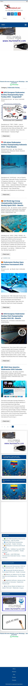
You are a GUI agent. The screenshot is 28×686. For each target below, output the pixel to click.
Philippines (12, 150)
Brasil (2, 373)
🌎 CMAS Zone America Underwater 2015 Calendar (11, 368)
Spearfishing (23, 374)
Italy (11, 209)
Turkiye (16, 99)
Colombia (24, 207)
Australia (15, 207)
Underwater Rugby (16, 376)
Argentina (21, 371)
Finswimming (4, 374)
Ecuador (19, 373)
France (7, 209)
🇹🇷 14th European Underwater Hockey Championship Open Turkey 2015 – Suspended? (13, 94)
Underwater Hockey (6, 152)
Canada (19, 207)
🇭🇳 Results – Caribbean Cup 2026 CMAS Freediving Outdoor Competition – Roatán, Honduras (13, 550)
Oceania (14, 680)
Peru (19, 374)
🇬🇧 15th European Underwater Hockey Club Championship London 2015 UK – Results (13, 316)
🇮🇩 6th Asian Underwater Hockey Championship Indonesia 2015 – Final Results (14, 144)
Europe (14, 677)
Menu (2, 1)
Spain (13, 210)
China (15, 149)
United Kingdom (9, 212)
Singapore (22, 150)
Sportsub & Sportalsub (17, 684)
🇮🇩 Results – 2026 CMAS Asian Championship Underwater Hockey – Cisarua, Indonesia (14, 556)
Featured (20, 149)
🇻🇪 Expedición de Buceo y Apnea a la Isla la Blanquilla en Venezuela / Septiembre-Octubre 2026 (13, 582)
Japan (7, 150)
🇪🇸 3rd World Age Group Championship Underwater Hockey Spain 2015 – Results (12, 203)
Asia (14, 674)
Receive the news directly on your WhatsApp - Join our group (14, 82)
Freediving (10, 374)
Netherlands (15, 209)
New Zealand (22, 209)
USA (15, 212)
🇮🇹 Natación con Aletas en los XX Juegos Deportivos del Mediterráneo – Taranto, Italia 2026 (13, 576)
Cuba (15, 373)
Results (17, 150)
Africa (14, 668)
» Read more (5, 136)
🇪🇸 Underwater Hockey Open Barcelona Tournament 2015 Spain (12, 264)
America (16, 371)
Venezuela (3, 377)
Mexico (15, 374)
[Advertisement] (14, 66)
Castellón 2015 (6, 258)
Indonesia (3, 150)
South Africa (8, 210)
